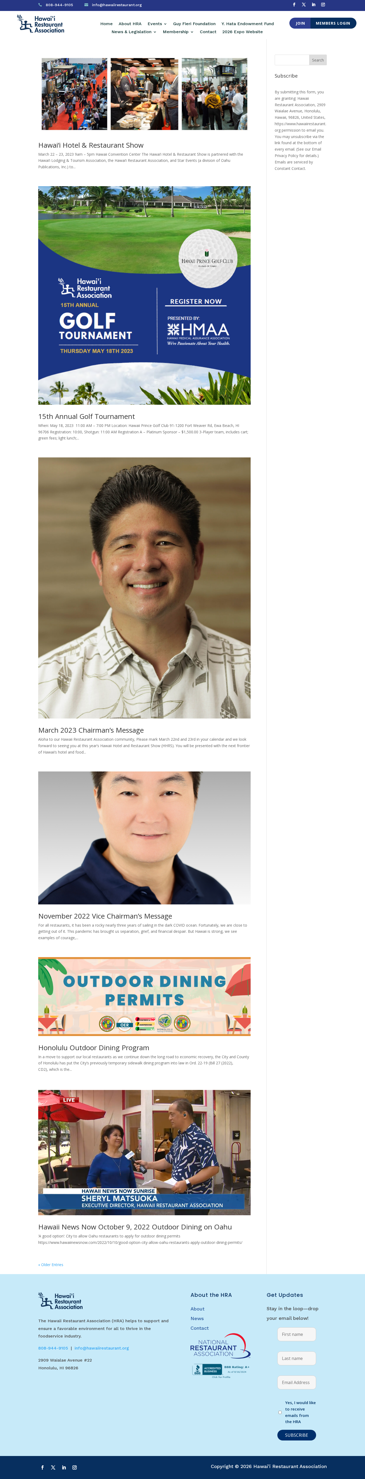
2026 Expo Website (242, 32)
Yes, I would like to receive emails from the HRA (300, 1412)
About (197, 1309)
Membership (176, 32)
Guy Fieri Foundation (194, 24)
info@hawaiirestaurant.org (117, 5)
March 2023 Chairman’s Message (91, 730)
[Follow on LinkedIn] (313, 4)
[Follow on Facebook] (294, 4)
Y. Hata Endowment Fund (248, 24)
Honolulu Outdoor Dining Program (93, 1047)
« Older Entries (50, 1264)
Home (106, 24)
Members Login (333, 23)
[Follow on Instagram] (323, 4)
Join (300, 23)
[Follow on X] (304, 4)
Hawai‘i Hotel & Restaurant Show (90, 145)
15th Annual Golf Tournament (86, 416)
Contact (208, 32)
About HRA (130, 24)
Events (154, 24)
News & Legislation (131, 32)
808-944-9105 (59, 5)
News (197, 1318)
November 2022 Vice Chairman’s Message (105, 916)
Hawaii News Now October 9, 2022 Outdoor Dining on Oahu (135, 1227)
